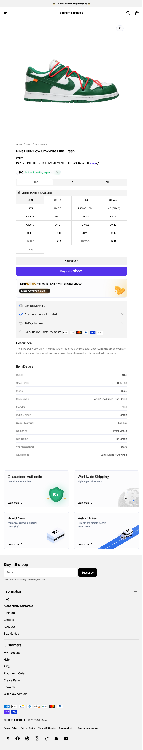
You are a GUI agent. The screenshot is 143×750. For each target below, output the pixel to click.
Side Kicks (41, 724)
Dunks (101, 459)
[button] (5, 13)
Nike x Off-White (115, 459)
